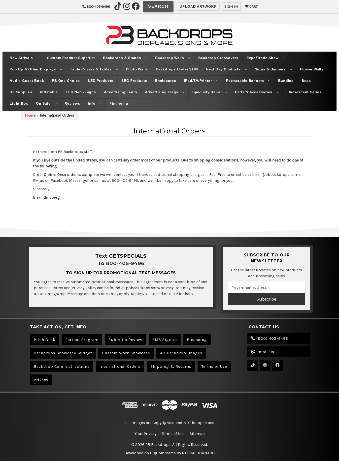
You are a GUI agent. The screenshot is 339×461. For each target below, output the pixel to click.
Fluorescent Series (304, 92)
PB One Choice (66, 81)
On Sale (44, 103)
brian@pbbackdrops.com (275, 174)
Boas (306, 81)
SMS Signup (164, 339)
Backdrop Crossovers (218, 58)
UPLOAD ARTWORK (198, 6)
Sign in (231, 6)
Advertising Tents (120, 92)
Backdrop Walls (170, 58)
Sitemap (197, 433)
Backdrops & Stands (122, 58)
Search (158, 6)
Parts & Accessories (254, 92)
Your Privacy (145, 433)
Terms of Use (214, 366)
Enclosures (165, 81)
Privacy (41, 379)
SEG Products (134, 81)
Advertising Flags (162, 92)
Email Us (264, 351)
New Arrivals (22, 58)
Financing (118, 103)
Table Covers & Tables (91, 69)
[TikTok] (118, 6)
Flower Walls (312, 69)
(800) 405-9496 (271, 338)
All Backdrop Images (181, 353)
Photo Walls (137, 69)
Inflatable (49, 92)
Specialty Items (207, 92)
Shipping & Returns (170, 366)
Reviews (72, 103)
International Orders (120, 366)
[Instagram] (127, 6)
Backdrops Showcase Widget (63, 353)
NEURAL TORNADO (198, 453)
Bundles (286, 81)
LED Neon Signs (81, 92)
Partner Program (82, 339)
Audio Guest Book (27, 81)
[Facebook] (136, 6)
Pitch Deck (44, 339)
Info (92, 103)
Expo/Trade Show (263, 58)
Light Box (19, 103)
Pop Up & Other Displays (33, 69)
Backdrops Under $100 (177, 69)
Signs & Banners (271, 69)
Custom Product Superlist (71, 58)
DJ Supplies (21, 92)
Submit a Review (125, 339)
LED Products (100, 81)
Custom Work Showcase (126, 353)
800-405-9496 (98, 6)
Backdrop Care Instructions (62, 366)
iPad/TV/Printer (198, 81)
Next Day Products (224, 69)
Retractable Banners (245, 81)
